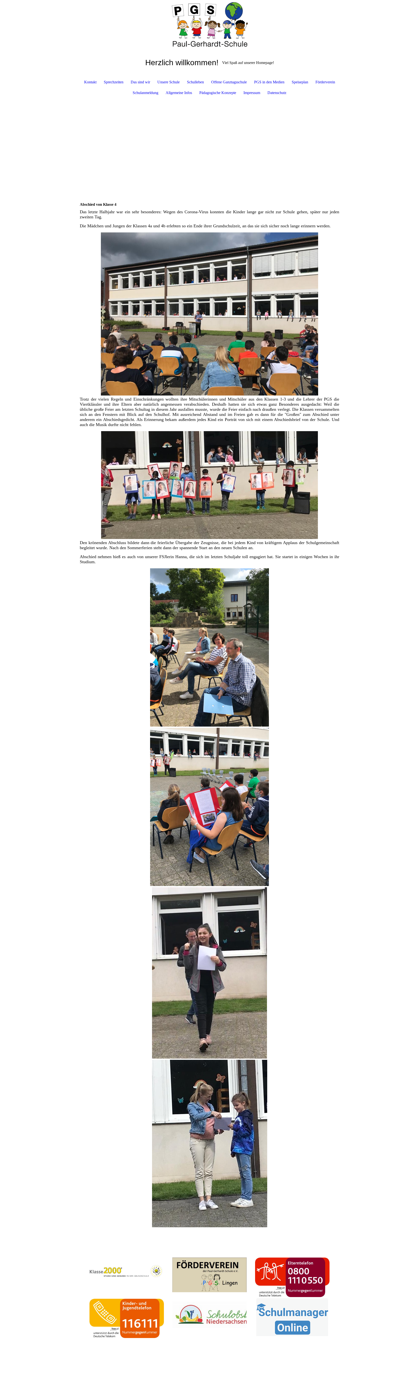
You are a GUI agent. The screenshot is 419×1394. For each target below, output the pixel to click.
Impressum (251, 93)
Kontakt (90, 82)
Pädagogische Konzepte (217, 93)
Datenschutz (276, 93)
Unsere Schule (168, 82)
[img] (209, 24)
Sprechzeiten (113, 82)
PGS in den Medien (269, 82)
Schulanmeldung (145, 93)
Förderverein (325, 82)
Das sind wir (140, 82)
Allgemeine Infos (179, 93)
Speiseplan (300, 82)
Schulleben (195, 82)
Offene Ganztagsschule (229, 82)
